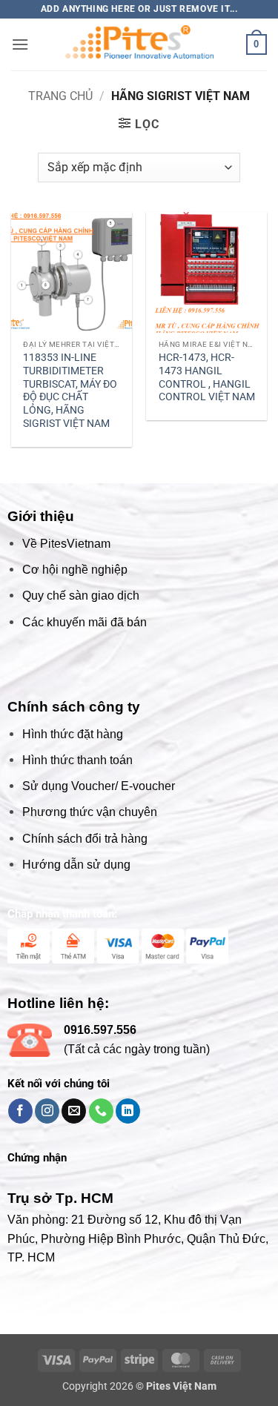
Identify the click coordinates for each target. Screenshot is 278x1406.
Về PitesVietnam (66, 543)
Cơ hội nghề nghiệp (75, 569)
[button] (20, 44)
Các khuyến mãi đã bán (84, 622)
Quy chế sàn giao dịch (80, 595)
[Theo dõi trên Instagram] (47, 1111)
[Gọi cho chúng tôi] (101, 1111)
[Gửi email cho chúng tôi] (74, 1111)
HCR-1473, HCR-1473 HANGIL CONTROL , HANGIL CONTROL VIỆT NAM (207, 376)
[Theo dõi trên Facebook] (20, 1111)
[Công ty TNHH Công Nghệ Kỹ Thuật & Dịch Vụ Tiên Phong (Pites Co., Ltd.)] (139, 44)
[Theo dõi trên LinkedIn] (128, 1111)
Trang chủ (60, 96)
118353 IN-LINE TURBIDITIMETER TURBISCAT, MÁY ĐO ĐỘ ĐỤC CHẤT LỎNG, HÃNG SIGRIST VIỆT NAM (70, 389)
